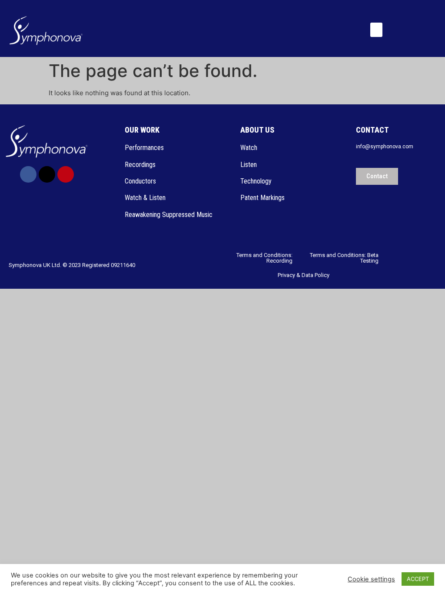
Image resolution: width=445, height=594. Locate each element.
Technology (256, 181)
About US (257, 129)
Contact (372, 129)
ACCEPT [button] (418, 578)
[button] (376, 30)
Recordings (140, 164)
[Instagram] (65, 174)
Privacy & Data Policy (303, 275)
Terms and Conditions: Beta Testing (344, 258)
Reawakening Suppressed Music (169, 214)
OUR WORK (142, 129)
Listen (249, 164)
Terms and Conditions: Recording (264, 258)
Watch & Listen (145, 198)
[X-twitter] (47, 174)
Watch (249, 147)
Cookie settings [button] (371, 579)
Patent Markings (262, 198)
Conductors (141, 181)
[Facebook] (28, 174)
